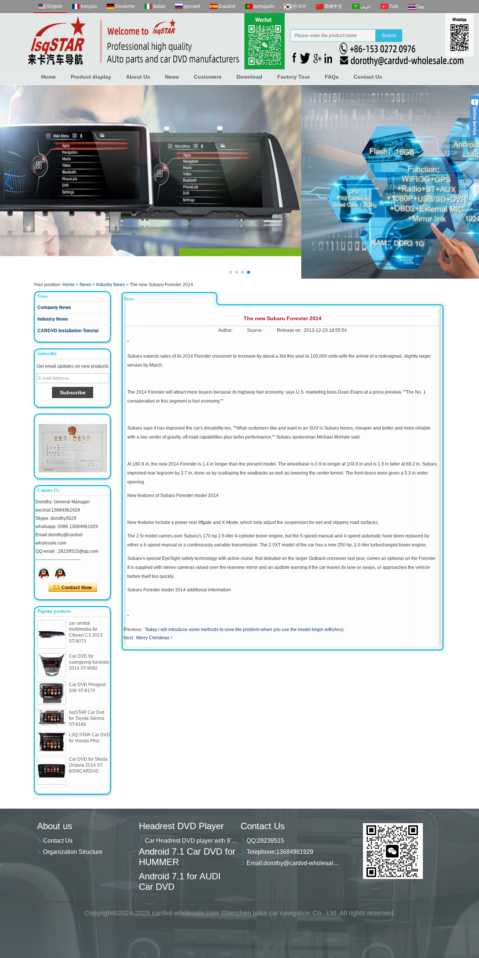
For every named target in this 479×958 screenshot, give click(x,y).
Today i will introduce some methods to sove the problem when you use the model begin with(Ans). (245, 629)
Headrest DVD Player (181, 826)
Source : (256, 330)
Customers (208, 77)
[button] (230, 272)
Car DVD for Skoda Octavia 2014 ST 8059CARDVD (88, 765)
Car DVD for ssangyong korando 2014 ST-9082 (89, 662)
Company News (54, 307)
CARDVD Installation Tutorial (67, 330)
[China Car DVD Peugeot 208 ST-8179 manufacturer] (51, 693)
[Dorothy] (44, 573)
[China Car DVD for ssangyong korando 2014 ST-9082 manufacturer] (51, 665)
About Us (138, 77)
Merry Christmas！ (155, 637)
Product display (91, 77)
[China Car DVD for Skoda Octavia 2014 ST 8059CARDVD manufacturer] (51, 770)
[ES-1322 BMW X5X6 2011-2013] (239, 182)
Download (249, 77)
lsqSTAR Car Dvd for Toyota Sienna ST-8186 (86, 718)
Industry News (110, 284)
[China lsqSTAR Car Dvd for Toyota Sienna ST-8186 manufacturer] (51, 717)
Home (48, 77)
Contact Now (73, 587)
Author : (226, 330)
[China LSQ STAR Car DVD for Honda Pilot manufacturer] (51, 742)
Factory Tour (293, 77)
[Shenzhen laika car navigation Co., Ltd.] (239, 41)
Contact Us (368, 77)
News (172, 77)
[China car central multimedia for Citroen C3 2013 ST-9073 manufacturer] (51, 634)
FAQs (332, 77)
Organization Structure (73, 852)
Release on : (290, 330)
